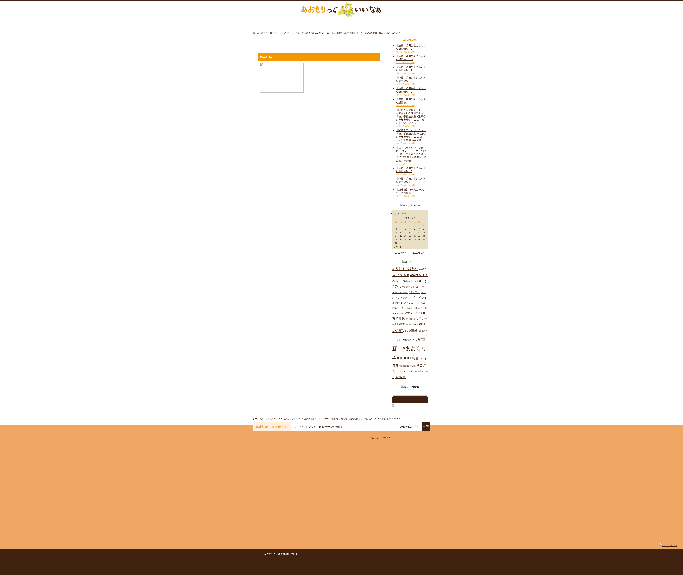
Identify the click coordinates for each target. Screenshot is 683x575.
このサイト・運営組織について (281, 554)
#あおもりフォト (411, 281)
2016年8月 (418, 252)
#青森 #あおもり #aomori (412, 348)
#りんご (396, 297)
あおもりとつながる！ (296, 23)
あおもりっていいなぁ (341, 9)
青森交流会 (404, 366)
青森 (395, 365)
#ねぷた (414, 292)
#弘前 (397, 330)
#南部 (402, 324)
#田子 (399, 340)
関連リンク (412, 554)
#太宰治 (414, 324)
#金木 (414, 340)
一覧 (426, 426)
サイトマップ (308, 554)
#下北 (414, 313)
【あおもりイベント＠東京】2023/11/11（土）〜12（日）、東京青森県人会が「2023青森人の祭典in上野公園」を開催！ (411, 154)
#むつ (423, 292)
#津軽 (413, 331)
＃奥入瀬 (417, 371)
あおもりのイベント (341, 23)
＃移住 (400, 377)
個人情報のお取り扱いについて (355, 554)
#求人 (405, 331)
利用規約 (325, 554)
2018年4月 (401, 252)
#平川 (422, 324)
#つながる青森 (401, 293)
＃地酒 (409, 371)
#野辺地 (407, 340)
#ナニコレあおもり (408, 308)
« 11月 (397, 247)
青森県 (413, 366)
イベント (423, 359)
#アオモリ (407, 297)
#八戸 (417, 318)
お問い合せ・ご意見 (391, 554)
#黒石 (414, 358)
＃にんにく (401, 371)
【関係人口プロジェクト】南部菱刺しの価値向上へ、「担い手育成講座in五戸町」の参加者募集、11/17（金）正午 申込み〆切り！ (412, 116)
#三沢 (407, 313)
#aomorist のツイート (383, 438)
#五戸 (419, 313)
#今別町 (409, 319)
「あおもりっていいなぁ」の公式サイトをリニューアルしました (345, 426)
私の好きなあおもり (386, 23)
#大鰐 (408, 324)
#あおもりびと (405, 268)
